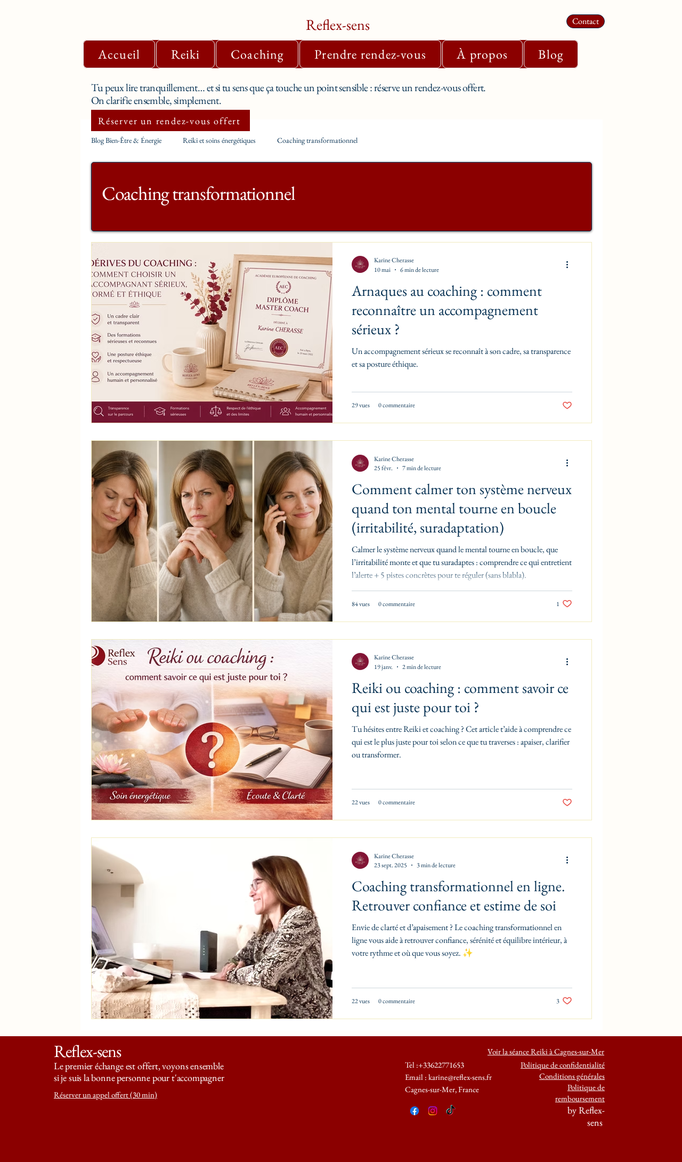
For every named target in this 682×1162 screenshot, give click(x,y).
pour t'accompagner (188, 1077)
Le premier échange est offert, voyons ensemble (139, 1066)
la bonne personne (118, 1077)
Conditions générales (572, 1076)
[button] (185, 54)
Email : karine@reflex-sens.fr (448, 1077)
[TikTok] (451, 1111)
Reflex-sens (338, 24)
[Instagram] (433, 1111)
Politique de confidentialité (563, 1065)
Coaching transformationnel (317, 140)
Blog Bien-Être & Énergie (126, 140)
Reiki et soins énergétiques (219, 140)
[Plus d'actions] (570, 264)
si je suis (69, 1077)
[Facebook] (414, 1111)
